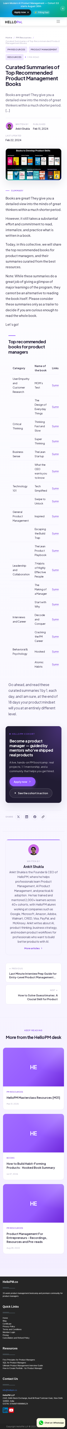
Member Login (9, 1332)
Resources (15, 57)
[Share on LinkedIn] (26, 817)
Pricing (6, 1335)
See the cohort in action (33, 793)
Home (9, 38)
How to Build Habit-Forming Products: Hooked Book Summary (31, 1165)
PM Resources (23, 38)
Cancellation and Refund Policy (16, 1338)
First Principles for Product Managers (19, 1360)
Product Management (44, 49)
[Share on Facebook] (35, 817)
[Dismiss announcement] (62, 8)
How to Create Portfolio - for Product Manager (22, 1368)
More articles (32, 948)
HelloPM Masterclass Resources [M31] (33, 1097)
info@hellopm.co (10, 1390)
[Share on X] (18, 817)
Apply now (20, 12)
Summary (57, 385)
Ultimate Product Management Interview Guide (23, 1365)
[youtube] (11, 1410)
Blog (4, 1321)
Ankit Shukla (23, 128)
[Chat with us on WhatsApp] (51, 1422)
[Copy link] (43, 817)
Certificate (7, 1324)
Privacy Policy (9, 1326)
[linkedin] (5, 1410)
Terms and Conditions (12, 1329)
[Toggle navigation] (58, 21)
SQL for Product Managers (14, 1363)
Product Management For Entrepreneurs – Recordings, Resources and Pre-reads (27, 1238)
